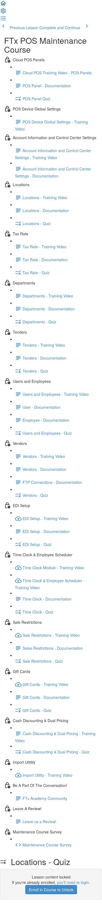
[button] (3, 5)
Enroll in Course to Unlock (51, 889)
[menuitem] (3, 12)
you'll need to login (73, 882)
